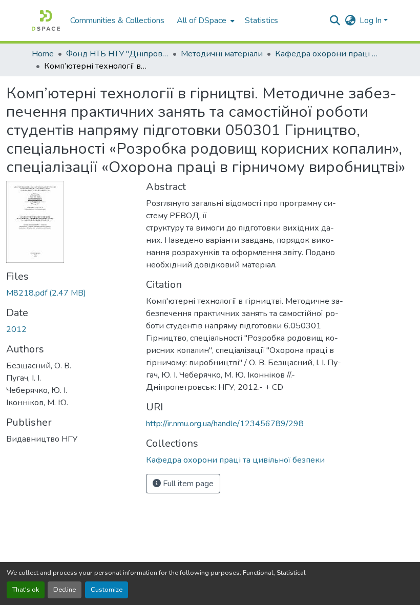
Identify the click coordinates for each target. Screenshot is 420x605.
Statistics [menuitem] (261, 20)
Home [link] (43, 53)
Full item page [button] (187, 483)
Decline (64, 589)
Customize (106, 589)
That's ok (25, 589)
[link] (70, 293)
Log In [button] (372, 20)
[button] (46, 20)
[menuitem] (205, 20)
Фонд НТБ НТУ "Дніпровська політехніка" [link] (117, 53)
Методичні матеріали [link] (222, 53)
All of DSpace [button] (201, 20)
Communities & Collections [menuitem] (117, 20)
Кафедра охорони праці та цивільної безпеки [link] (326, 53)
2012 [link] (16, 329)
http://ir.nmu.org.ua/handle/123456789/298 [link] (225, 423)
